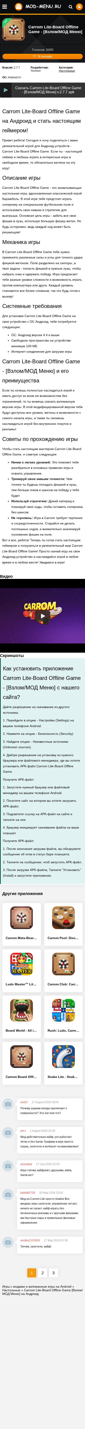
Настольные (67, 70)
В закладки (45, 56)
